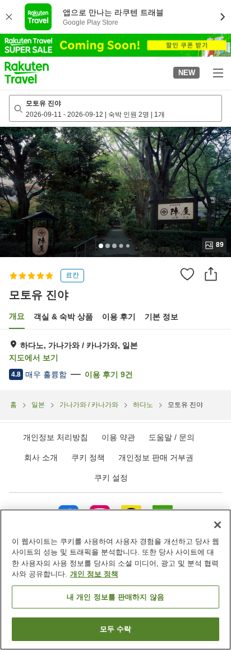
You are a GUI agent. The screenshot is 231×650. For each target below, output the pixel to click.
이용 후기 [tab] (119, 316)
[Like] (187, 274)
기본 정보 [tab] (161, 316)
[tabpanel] (115, 359)
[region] (115, 579)
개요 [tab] (17, 316)
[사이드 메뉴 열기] (218, 72)
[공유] (211, 274)
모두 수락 (116, 629)
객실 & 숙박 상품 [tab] (63, 316)
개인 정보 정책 (94, 574)
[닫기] (217, 524)
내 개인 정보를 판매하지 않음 (115, 597)
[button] (26, 72)
